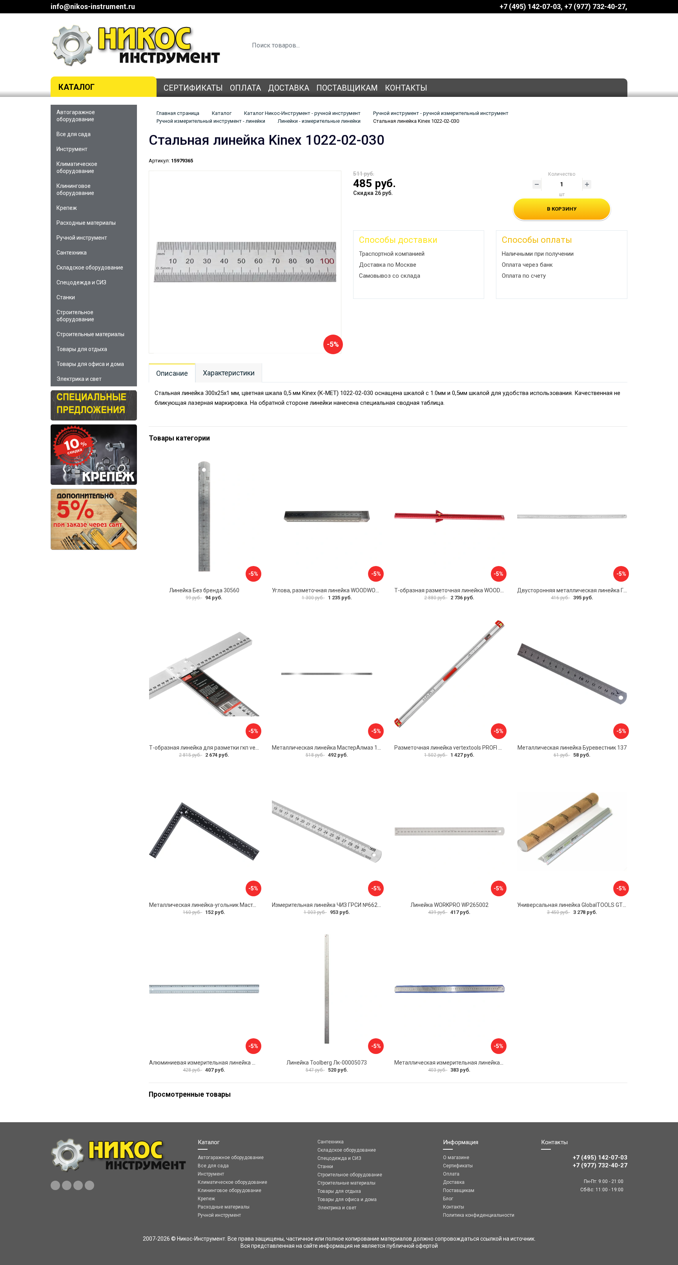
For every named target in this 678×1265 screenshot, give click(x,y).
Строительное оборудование (75, 315)
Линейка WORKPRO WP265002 (449, 905)
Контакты (406, 88)
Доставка (288, 88)
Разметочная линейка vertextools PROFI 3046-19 (456, 747)
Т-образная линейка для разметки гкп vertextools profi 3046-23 (230, 747)
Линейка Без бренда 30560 (204, 590)
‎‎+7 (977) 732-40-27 (594, 6)
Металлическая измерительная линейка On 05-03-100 (464, 1062)
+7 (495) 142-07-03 (530, 6)
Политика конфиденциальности (478, 1215)
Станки (65, 297)
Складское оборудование (89, 267)
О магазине (456, 1157)
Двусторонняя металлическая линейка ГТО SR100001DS (591, 590)
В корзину (561, 209)
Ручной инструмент (81, 238)
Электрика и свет (79, 379)
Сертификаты (193, 88)
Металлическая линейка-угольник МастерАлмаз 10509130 (225, 905)
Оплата (245, 88)
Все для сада (73, 134)
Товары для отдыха (81, 349)
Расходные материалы (86, 223)
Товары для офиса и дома (90, 364)
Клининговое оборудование (75, 189)
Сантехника (71, 252)
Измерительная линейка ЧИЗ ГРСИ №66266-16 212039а (343, 905)
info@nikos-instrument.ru (93, 6)
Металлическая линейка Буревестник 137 (572, 747)
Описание (172, 373)
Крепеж (66, 208)
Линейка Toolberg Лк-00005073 (326, 1062)
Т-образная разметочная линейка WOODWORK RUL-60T (466, 590)
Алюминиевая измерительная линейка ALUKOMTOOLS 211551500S (236, 1062)
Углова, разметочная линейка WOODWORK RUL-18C (338, 590)
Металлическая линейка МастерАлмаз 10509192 (335, 747)
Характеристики (229, 373)
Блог (448, 1198)
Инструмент (71, 149)
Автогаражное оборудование (75, 115)
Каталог (76, 87)
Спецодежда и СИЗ (81, 282)
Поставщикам (347, 88)
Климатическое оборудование (76, 167)
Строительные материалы (90, 334)
